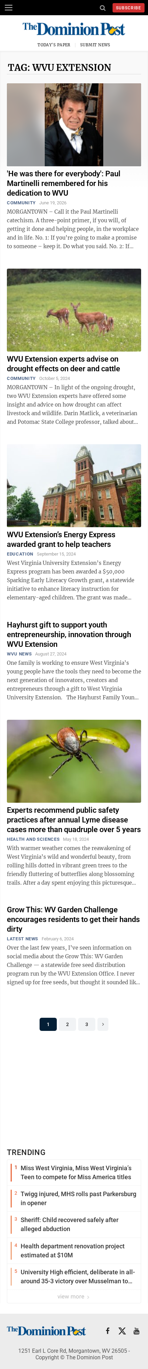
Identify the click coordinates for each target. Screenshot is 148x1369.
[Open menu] (8, 7)
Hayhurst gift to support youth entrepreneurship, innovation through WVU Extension (69, 635)
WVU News (19, 653)
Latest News (22, 938)
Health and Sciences (33, 839)
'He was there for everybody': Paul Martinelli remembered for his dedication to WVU (63, 183)
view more (71, 1296)
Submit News (95, 45)
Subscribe (128, 8)
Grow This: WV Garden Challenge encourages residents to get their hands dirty (73, 919)
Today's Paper (54, 45)
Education (20, 554)
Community (21, 202)
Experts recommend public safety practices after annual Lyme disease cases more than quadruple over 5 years (74, 820)
